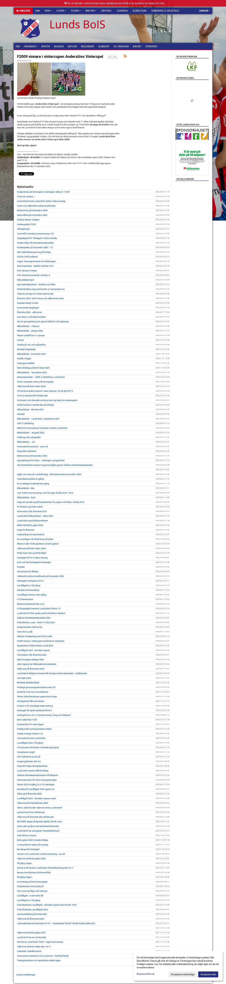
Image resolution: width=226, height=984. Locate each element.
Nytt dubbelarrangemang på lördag (34, 252)
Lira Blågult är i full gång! (28, 585)
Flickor (60, 10)
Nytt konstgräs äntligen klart (30, 659)
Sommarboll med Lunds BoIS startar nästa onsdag (41, 201)
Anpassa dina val (145, 974)
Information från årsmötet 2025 (32, 511)
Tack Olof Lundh (25, 631)
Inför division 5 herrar (27, 270)
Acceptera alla (208, 974)
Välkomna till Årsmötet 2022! (30, 919)
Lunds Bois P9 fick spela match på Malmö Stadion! (41, 613)
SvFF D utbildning (25, 423)
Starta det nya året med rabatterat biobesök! (38, 826)
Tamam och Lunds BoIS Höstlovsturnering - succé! (41, 854)
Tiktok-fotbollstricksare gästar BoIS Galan (37, 696)
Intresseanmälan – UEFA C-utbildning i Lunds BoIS (41, 377)
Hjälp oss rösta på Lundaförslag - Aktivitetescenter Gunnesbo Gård (49, 474)
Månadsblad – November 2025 (32, 372)
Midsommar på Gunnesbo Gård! (32, 210)
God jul (20, 340)
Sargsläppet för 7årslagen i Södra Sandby (37, 238)
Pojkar (75, 10)
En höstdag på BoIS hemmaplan (32, 881)
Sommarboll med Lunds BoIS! (31, 738)
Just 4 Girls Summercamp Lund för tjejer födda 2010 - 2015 (45, 493)
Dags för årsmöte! (25, 530)
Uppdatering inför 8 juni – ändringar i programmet (41, 460)
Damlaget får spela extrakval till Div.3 (34, 710)
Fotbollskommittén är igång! (30, 479)
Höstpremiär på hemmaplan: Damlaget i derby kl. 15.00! (43, 192)
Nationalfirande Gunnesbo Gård (32, 215)
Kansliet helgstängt (26, 349)
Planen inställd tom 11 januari (31, 335)
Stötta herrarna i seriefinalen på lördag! (35, 405)
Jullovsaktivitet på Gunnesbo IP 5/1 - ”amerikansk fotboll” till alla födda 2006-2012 (56, 923)
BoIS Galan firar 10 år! (27, 719)
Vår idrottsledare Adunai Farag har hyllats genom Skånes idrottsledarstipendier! (55, 465)
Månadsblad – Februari (28, 326)
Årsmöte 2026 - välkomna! (29, 312)
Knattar (90, 10)
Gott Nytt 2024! (24, 678)
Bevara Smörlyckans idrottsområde (34, 872)
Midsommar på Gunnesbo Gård (32, 456)
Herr (47, 10)
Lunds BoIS (24, 10)
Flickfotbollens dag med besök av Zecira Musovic (41, 289)
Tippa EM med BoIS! (26, 451)
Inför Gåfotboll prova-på (28, 756)
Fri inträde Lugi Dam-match (30, 506)
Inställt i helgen (24, 358)
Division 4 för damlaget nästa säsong (35, 706)
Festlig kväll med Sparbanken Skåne (34, 729)
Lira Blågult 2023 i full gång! (30, 743)
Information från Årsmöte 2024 (31, 655)
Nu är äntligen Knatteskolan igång (33, 483)
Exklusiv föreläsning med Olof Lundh (34, 636)
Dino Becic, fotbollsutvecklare (31, 317)
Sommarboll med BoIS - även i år (32, 446)
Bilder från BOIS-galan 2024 (30, 525)
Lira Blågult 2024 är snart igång (31, 594)
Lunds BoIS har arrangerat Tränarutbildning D (38, 831)
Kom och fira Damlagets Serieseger (34, 562)
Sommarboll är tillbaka (28, 571)
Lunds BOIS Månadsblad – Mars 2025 (35, 516)
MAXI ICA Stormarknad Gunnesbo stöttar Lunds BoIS (42, 428)
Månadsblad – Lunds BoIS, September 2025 (38, 419)
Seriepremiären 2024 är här (29, 627)
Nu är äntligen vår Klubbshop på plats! (35, 539)
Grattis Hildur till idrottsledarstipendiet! (35, 243)
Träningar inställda (26, 363)
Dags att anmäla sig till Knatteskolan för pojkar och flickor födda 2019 (50, 502)
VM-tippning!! (23, 229)
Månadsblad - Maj (25, 488)
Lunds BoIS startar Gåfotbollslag (32, 770)
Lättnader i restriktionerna (29, 951)
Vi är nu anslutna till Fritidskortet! (32, 395)
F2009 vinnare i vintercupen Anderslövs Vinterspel (60, 56)
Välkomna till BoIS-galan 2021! (31, 932)
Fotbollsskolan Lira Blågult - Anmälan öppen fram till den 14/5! (46, 905)
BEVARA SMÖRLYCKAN (28, 682)
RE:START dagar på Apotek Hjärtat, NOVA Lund (39, 821)
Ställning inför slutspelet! (29, 437)
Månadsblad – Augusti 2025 (30, 432)
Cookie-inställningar (25, 974)
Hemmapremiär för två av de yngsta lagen (37, 780)
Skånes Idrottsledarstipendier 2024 (33, 618)
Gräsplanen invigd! (26, 752)
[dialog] (178, 966)
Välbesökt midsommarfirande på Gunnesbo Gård (40, 576)
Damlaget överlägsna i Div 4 (30, 581)
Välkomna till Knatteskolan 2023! (32, 803)
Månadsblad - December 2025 (31, 354)
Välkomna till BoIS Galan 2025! (31, 386)
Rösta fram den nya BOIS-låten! (31, 553)
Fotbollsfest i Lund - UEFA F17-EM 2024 (36, 622)
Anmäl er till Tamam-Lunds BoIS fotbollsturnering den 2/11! (45, 868)
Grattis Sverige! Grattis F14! (30, 733)
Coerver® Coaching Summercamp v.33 (35, 233)
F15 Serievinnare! (25, 599)
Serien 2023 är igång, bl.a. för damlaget (35, 784)
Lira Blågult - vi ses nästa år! (30, 895)
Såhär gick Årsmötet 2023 (29, 794)
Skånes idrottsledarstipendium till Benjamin (37, 775)
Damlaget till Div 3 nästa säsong (32, 557)
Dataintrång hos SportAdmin (30, 534)
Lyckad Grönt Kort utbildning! (31, 812)
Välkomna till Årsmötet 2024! (30, 669)
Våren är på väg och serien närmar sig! (35, 294)
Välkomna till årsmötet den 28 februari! (35, 817)
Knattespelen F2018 (26, 224)
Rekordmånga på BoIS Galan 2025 (33, 368)
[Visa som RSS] (125, 56)
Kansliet (21, 414)
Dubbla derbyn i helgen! (28, 219)
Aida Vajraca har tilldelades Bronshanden (36, 664)
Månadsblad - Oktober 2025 (30, 409)
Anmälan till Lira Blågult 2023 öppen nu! (35, 789)
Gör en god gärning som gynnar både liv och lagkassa (43, 321)
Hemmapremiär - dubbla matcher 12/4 (35, 266)
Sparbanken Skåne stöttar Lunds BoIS (35, 645)
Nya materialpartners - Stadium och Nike (36, 284)
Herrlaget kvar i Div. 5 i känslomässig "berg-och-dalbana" (44, 715)
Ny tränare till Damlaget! (28, 849)
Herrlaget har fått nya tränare (30, 701)
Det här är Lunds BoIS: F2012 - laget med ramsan (40, 942)
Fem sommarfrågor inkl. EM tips (32, 891)
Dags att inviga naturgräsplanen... (33, 766)
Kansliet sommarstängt (28, 590)
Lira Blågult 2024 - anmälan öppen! (33, 650)
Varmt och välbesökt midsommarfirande (36, 206)
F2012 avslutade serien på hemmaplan (35, 381)
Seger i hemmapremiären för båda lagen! (36, 261)
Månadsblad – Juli (26, 442)
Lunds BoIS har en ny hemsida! (31, 937)
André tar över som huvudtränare (32, 692)
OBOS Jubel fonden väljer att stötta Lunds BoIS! (39, 807)
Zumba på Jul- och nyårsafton (31, 344)
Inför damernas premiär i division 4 (33, 275)
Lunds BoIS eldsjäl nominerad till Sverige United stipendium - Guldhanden (52, 673)
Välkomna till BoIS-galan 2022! (31, 858)
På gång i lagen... (25, 863)
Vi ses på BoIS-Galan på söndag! (32, 844)
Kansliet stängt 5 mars (27, 303)
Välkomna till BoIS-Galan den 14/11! (34, 946)
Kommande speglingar (28, 307)
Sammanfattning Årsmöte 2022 (32, 914)
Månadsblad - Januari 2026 (30, 331)
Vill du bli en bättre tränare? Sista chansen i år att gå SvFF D (45, 391)
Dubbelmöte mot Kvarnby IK (30, 886)
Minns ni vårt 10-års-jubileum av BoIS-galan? (38, 544)
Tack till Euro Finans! (26, 835)
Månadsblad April (25, 280)
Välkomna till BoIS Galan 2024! (31, 548)
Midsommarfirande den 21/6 (30, 604)
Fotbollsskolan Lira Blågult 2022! (32, 909)
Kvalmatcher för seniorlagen (30, 724)
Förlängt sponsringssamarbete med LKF (36, 687)
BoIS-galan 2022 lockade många (32, 840)
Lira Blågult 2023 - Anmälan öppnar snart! (36, 798)
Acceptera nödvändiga (183, 974)
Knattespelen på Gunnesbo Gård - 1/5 (35, 247)
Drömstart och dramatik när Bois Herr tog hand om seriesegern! (47, 400)
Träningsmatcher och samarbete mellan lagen (39, 960)
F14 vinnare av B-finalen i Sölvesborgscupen (38, 747)
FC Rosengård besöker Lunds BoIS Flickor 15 (38, 608)
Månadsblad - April (26, 497)
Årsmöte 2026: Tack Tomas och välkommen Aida (40, 298)
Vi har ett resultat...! (26, 196)
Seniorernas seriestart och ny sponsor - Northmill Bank (43, 956)
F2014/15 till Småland (27, 256)
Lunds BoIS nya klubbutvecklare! (32, 520)
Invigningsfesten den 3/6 (29, 761)
